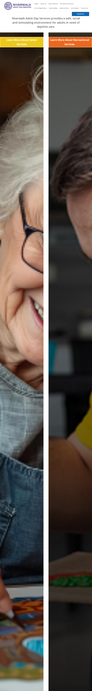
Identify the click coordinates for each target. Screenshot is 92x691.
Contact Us (84, 8)
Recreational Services (66, 4)
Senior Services (53, 4)
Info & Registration (41, 8)
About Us (43, 4)
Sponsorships (53, 8)
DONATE (80, 14)
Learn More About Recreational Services (69, 42)
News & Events (64, 8)
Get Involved (75, 8)
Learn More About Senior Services (21, 42)
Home (36, 4)
